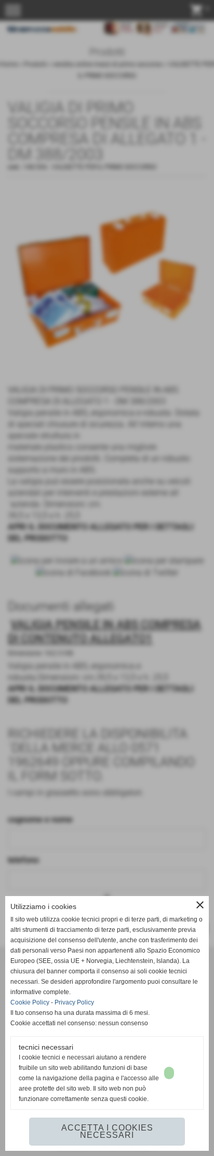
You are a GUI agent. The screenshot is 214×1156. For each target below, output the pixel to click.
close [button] (200, 905)
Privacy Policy (74, 1002)
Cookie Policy (29, 1002)
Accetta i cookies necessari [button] (107, 1131)
